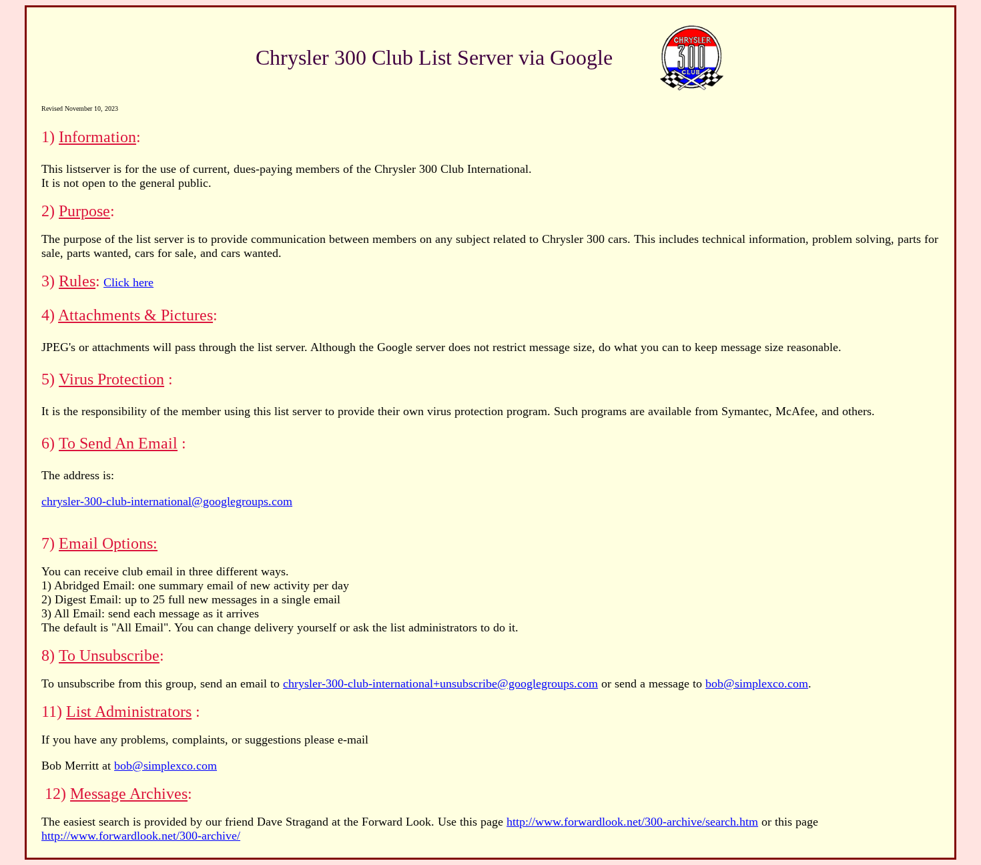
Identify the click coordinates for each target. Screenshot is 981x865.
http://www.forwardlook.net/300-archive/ (140, 835)
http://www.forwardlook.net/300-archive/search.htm (632, 821)
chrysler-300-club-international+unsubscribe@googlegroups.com (440, 683)
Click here (128, 282)
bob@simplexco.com (756, 683)
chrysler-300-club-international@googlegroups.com (166, 501)
